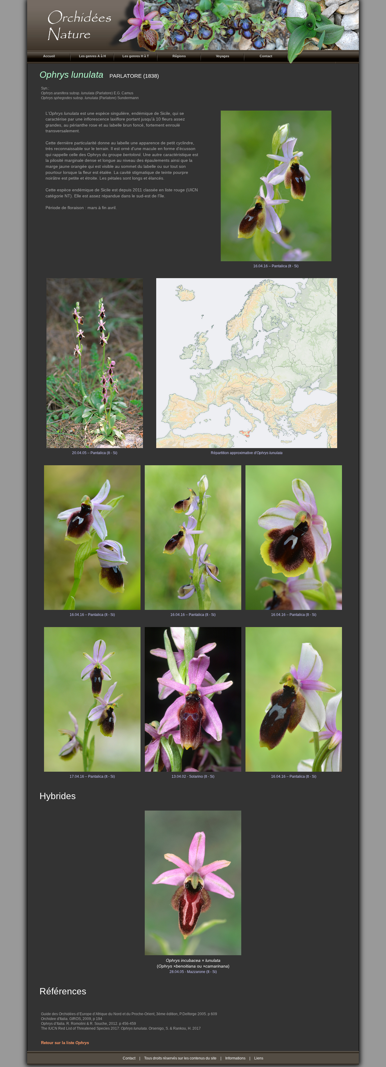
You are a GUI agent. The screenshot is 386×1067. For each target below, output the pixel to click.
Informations (235, 1058)
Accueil (49, 56)
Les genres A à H (92, 56)
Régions (179, 56)
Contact (266, 56)
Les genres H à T (135, 56)
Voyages (222, 56)
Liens (258, 1058)
